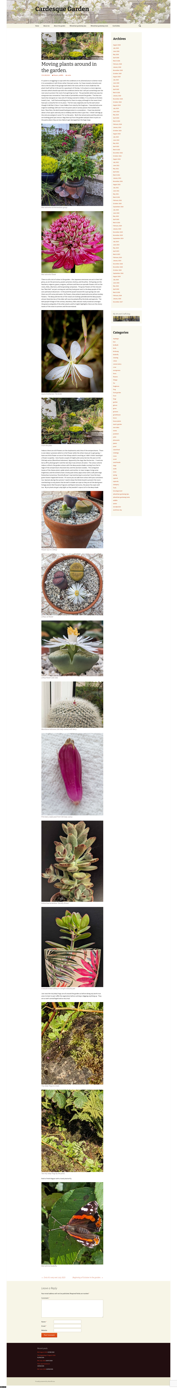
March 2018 (116, 292)
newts (115, 431)
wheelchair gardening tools (121, 497)
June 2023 (116, 140)
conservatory (117, 364)
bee (114, 342)
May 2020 (116, 216)
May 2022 (116, 169)
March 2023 (116, 149)
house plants (117, 421)
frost (114, 396)
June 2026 (116, 51)
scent (115, 459)
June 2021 (116, 191)
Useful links (116, 26)
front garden (117, 392)
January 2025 (117, 96)
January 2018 (117, 299)
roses (115, 456)
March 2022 (116, 175)
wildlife (61, 75)
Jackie (69, 75)
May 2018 (116, 286)
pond (114, 446)
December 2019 (118, 232)
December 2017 (118, 302)
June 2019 (116, 245)
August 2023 (117, 134)
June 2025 (116, 83)
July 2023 (116, 137)
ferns (114, 373)
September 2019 (118, 238)
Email (44, 1326)
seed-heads (116, 462)
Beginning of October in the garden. (88, 1277)
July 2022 (116, 162)
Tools (114, 488)
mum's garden (117, 424)
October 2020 (117, 203)
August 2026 (117, 45)
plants (115, 443)
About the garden (59, 26)
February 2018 (117, 295)
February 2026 (117, 64)
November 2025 (118, 70)
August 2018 (117, 276)
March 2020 (116, 222)
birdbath (115, 345)
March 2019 (116, 254)
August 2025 (117, 77)
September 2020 (118, 207)
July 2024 (116, 108)
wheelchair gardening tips (121, 494)
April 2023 (116, 146)
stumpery (116, 484)
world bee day (117, 510)
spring (115, 475)
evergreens (116, 370)
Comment (45, 1298)
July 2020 (116, 210)
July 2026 (116, 48)
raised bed (116, 450)
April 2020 (116, 219)
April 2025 (116, 89)
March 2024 (116, 121)
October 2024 (117, 102)
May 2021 (116, 194)
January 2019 (117, 260)
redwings (116, 453)
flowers (55, 75)
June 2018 (116, 283)
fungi (114, 399)
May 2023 (116, 143)
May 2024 (116, 115)
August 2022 (117, 159)
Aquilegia (116, 339)
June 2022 (116, 165)
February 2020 (117, 226)
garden (115, 402)
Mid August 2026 (42, 1352)
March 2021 (116, 197)
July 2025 (116, 80)
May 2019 (116, 248)
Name (44, 1322)
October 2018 (117, 270)
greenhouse (117, 415)
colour (115, 361)
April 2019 (116, 251)
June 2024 (116, 111)
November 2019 (118, 235)
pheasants (116, 440)
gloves (115, 405)
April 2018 (116, 289)
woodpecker (117, 507)
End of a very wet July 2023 (53, 1277)
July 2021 (116, 188)
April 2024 (116, 118)
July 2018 (116, 280)
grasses (115, 412)
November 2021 (118, 181)
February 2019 (117, 257)
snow (114, 472)
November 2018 (118, 267)
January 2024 (117, 127)
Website (44, 1330)
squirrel (115, 478)
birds (114, 348)
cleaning (115, 358)
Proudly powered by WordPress (45, 1381)
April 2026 (116, 58)
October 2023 (117, 130)
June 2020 (116, 213)
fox (114, 383)
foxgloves (116, 386)
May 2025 (116, 86)
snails (115, 469)
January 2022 (117, 178)
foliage (115, 380)
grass (115, 408)
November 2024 (118, 99)
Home (37, 26)
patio (114, 437)
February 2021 (117, 200)
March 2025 (116, 92)
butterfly (116, 354)
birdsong (116, 351)
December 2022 (118, 153)
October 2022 (117, 156)
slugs (114, 465)
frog (114, 389)
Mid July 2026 (41, 1361)
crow (114, 367)
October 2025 (117, 73)
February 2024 (117, 124)
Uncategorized (117, 491)
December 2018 (118, 264)
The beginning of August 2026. (46, 1355)
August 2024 (117, 105)
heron (115, 418)
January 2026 (117, 67)
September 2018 (118, 273)
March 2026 (116, 61)
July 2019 (116, 241)
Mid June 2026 (41, 1369)
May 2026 (116, 54)
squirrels (116, 481)
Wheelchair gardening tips (78, 26)
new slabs (116, 427)
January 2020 (117, 229)
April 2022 (116, 172)
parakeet (116, 434)
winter (115, 503)
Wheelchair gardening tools (99, 26)
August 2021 (117, 184)
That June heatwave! (43, 1364)
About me (46, 26)
